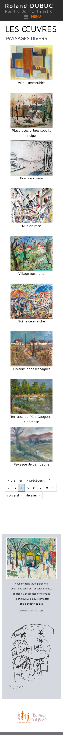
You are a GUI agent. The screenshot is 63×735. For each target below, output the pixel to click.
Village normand (31, 273)
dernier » (33, 495)
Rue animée (31, 226)
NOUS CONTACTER (31, 610)
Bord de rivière (31, 178)
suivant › (14, 495)
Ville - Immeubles (31, 83)
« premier (15, 480)
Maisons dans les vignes (31, 369)
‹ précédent (36, 480)
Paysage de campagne (31, 464)
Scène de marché (31, 321)
